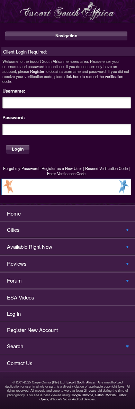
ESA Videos (20, 297)
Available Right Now (29, 246)
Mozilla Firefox (116, 394)
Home (14, 213)
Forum (14, 280)
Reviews (17, 263)
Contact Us (20, 363)
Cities (13, 229)
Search (15, 346)
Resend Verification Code (106, 168)
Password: (13, 117)
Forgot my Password (20, 168)
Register (37, 71)
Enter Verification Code (66, 173)
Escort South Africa (80, 382)
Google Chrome (82, 394)
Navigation (66, 35)
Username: (13, 91)
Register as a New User (62, 168)
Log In (14, 313)
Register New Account (32, 329)
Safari (99, 394)
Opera (43, 399)
